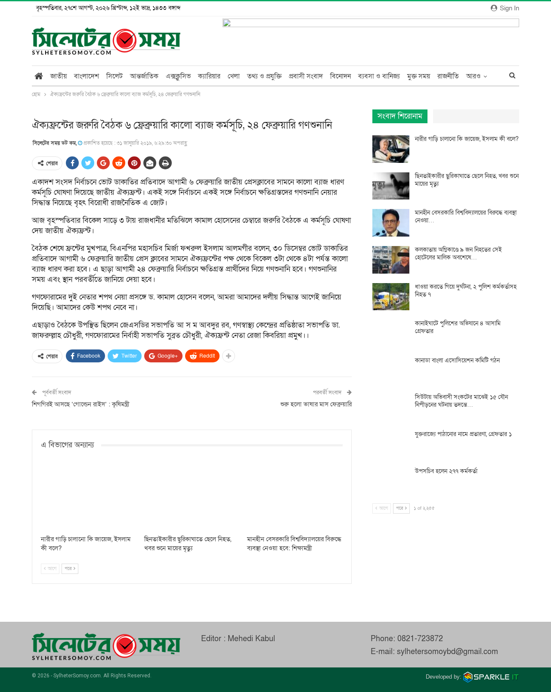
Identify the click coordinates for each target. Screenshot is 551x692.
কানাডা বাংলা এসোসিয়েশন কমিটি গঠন (457, 360)
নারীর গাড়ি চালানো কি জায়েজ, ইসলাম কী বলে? (467, 139)
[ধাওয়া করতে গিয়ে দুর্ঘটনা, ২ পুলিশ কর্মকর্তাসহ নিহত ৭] (390, 297)
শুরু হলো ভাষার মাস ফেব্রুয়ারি (316, 404)
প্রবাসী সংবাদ (306, 76)
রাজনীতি (448, 76)
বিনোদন (340, 76)
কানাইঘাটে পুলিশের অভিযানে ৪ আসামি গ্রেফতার (458, 327)
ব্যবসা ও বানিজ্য (379, 76)
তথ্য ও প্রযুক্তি (264, 76)
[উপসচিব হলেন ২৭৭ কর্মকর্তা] (390, 481)
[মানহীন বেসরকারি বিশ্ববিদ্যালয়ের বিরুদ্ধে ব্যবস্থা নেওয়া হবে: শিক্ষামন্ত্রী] (295, 497)
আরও (473, 76)
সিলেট (114, 76)
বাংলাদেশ (86, 76)
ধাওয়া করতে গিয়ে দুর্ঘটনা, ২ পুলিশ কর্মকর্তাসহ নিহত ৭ (466, 291)
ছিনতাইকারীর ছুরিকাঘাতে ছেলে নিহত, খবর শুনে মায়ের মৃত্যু (467, 180)
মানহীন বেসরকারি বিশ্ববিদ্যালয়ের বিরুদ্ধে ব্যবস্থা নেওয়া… (466, 216)
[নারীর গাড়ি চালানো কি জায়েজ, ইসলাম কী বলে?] (88, 497)
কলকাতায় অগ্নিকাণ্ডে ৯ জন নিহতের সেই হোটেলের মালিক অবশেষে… (458, 254)
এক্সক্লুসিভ (178, 76)
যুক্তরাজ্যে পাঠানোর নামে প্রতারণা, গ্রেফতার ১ (463, 434)
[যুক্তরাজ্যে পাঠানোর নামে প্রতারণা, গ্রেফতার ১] (390, 444)
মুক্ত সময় (418, 76)
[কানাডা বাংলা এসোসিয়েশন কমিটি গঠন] (390, 370)
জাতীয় (58, 76)
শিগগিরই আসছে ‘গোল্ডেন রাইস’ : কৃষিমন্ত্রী (81, 404)
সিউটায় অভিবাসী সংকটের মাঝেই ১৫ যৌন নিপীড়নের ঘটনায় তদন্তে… (461, 401)
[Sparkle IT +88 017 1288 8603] (491, 676)
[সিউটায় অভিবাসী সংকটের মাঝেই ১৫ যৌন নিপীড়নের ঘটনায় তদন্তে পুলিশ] (390, 407)
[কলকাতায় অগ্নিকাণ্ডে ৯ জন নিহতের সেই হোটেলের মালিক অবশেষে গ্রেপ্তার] (390, 260)
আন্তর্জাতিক (144, 76)
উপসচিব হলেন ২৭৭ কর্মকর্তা (446, 471)
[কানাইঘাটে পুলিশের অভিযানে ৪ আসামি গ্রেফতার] (390, 333)
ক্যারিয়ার (209, 76)
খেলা (234, 76)
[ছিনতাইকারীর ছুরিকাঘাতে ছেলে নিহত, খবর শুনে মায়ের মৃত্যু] (192, 497)
